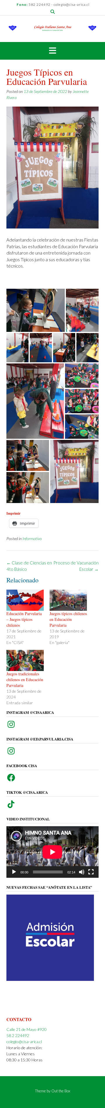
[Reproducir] (14, 872)
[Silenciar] (82, 872)
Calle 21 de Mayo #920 (26, 1029)
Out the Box (60, 1091)
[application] (52, 852)
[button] (35, 310)
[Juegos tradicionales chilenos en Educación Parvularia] (25, 660)
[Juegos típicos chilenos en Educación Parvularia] (68, 600)
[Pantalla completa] (91, 872)
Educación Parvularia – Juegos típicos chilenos (24, 619)
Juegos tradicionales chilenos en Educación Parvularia (24, 679)
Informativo (32, 538)
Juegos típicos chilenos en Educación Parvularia (68, 619)
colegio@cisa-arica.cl (24, 1041)
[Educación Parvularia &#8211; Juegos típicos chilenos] (25, 600)
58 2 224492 (17, 1035)
